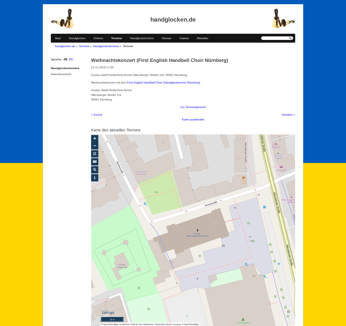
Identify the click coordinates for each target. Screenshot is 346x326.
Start (58, 38)
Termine (116, 38)
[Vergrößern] (94, 138)
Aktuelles (202, 38)
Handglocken (77, 38)
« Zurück (96, 114)
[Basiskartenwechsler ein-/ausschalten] (94, 161)
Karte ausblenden (193, 119)
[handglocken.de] (62, 27)
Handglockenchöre (142, 38)
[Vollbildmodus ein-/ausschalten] (94, 153)
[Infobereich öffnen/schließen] (94, 177)
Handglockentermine (106, 46)
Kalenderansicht (61, 74)
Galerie (184, 38)
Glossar (167, 38)
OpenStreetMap (110, 324)
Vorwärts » (288, 114)
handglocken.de (65, 46)
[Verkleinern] (94, 145)
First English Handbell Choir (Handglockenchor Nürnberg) (163, 82)
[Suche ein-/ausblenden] (94, 169)
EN (71, 59)
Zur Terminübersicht (193, 107)
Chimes (98, 38)
